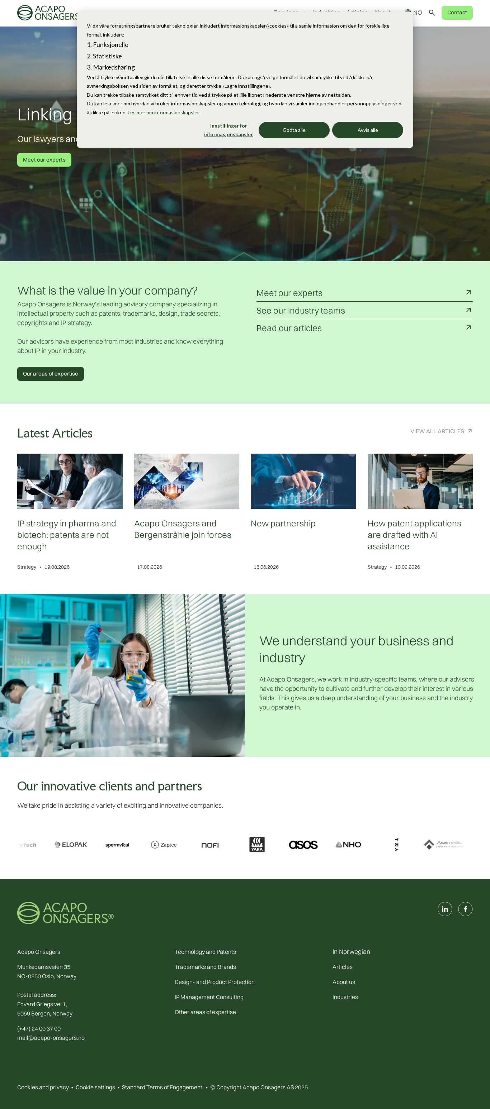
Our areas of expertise (50, 373)
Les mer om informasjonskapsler (163, 112)
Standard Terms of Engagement (162, 1087)
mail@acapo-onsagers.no (51, 1037)
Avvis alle (368, 130)
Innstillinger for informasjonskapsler (228, 130)
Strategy (27, 567)
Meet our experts (44, 159)
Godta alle (294, 130)
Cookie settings (95, 1087)
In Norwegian (351, 951)
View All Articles (437, 431)
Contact (457, 12)
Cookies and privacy (43, 1087)
